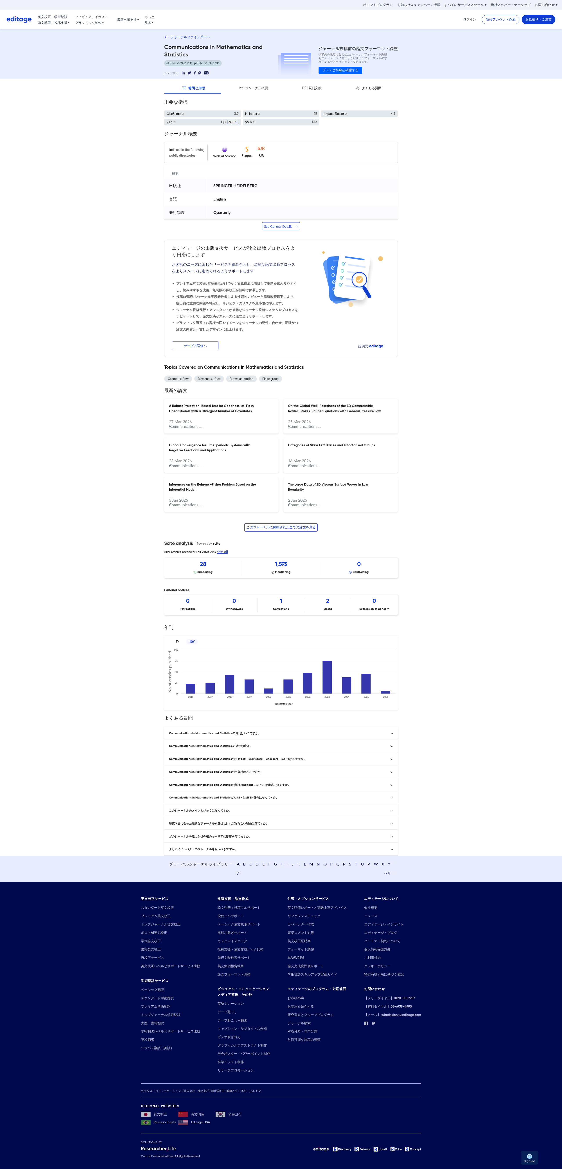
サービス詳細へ (195, 346)
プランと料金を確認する (340, 70)
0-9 (387, 873)
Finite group (270, 379)
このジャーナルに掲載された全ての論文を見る (281, 527)
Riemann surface (209, 379)
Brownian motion (241, 379)
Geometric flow (178, 379)
